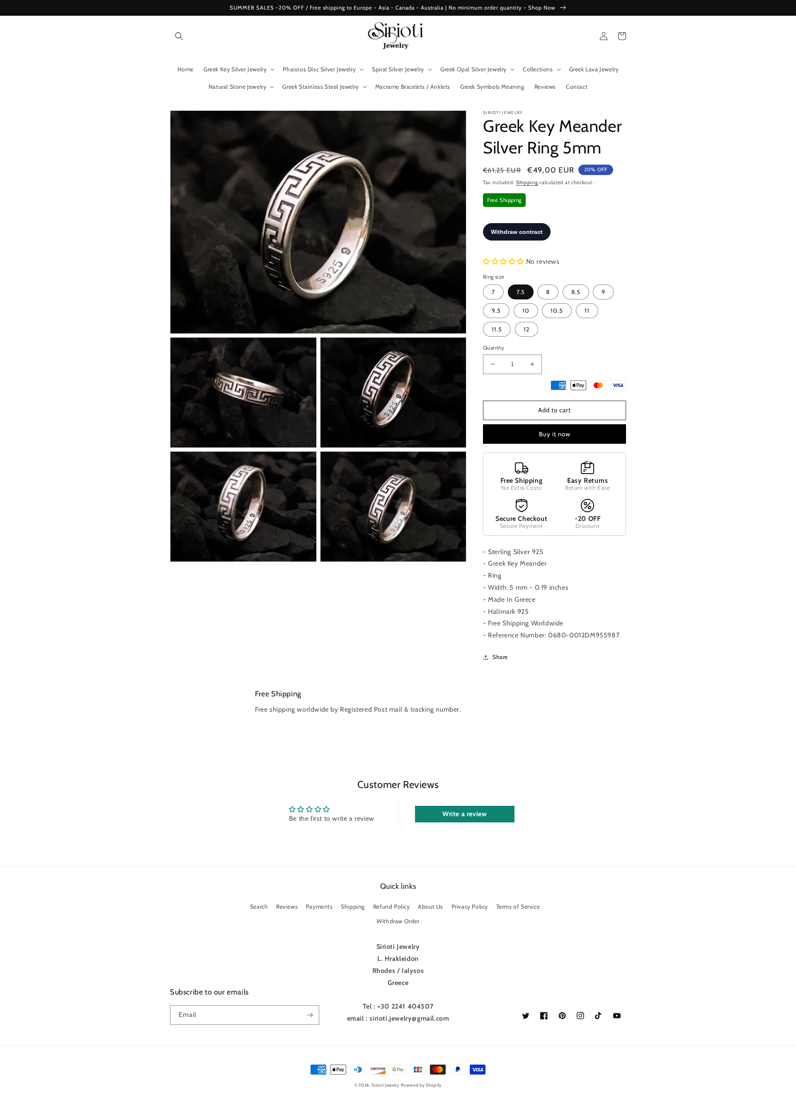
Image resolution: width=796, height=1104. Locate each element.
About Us (430, 906)
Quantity (493, 347)
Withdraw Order (397, 921)
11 (587, 310)
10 (525, 310)
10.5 (557, 310)
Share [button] (500, 657)
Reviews (287, 906)
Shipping (527, 182)
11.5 (497, 329)
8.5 (575, 292)
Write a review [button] (464, 814)
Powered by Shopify (421, 1085)
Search (259, 906)
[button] (179, 36)
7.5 (521, 292)
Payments (319, 906)
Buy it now (554, 434)
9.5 (496, 310)
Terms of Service (518, 906)
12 (526, 329)
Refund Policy (391, 906)
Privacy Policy (469, 906)
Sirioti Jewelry (385, 1085)
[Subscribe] (310, 1015)
